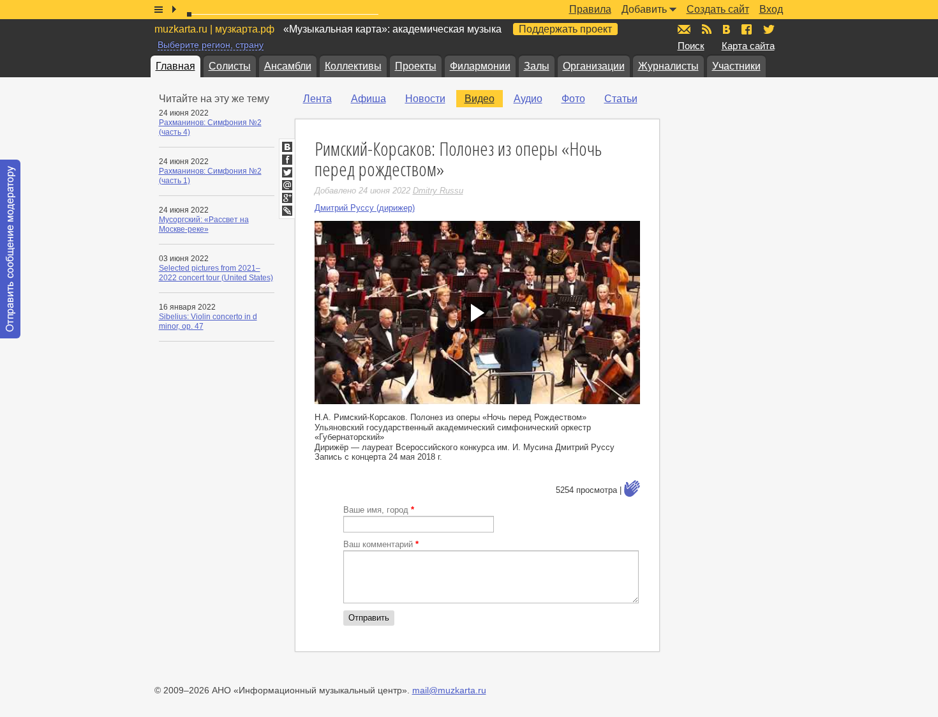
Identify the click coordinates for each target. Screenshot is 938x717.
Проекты (415, 66)
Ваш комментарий (381, 544)
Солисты (230, 66)
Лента (317, 98)
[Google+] (287, 198)
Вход (771, 9)
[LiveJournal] (287, 211)
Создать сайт (718, 9)
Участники (736, 66)
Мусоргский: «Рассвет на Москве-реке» (204, 224)
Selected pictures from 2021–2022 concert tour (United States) (216, 273)
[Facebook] (287, 160)
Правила (590, 9)
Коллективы (353, 66)
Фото (573, 98)
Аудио (528, 98)
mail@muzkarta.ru (449, 690)
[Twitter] (287, 172)
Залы (536, 66)
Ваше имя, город (378, 510)
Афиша (368, 98)
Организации (594, 66)
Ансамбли (287, 66)
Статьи (620, 98)
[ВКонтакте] (287, 147)
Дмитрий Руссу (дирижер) (365, 208)
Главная (175, 66)
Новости (425, 98)
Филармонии (480, 66)
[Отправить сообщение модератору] (10, 249)
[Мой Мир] (287, 185)
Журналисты (668, 66)
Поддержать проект (565, 29)
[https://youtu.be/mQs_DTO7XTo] (477, 312)
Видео (480, 98)
